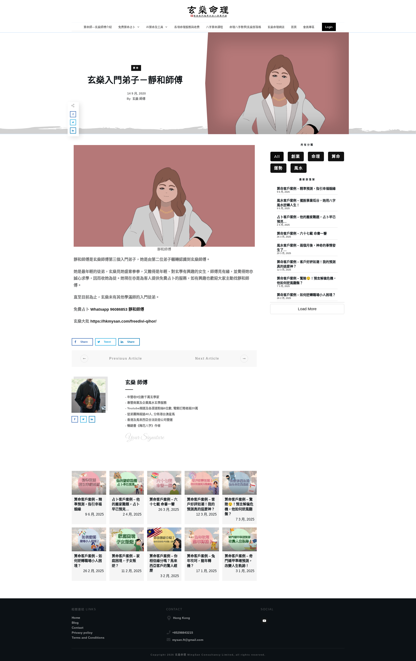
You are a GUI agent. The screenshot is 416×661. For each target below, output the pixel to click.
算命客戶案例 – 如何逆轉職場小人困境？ (88, 561)
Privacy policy (82, 632)
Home (76, 617)
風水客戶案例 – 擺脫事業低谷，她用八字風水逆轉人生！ (307, 205)
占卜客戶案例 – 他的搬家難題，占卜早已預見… (126, 504)
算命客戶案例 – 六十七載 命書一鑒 (307, 236)
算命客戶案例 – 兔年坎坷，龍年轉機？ (201, 561)
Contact (77, 627)
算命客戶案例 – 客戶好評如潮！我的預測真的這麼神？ (201, 504)
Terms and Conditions (88, 637)
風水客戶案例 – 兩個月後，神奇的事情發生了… (307, 250)
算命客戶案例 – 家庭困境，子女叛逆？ (126, 561)
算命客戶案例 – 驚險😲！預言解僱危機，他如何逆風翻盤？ (307, 283)
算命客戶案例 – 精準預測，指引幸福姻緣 (88, 504)
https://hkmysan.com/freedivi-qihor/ (123, 321)
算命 (136, 68)
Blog (75, 622)
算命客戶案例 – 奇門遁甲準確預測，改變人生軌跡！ (239, 561)
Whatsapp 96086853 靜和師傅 (117, 309)
